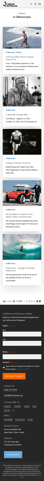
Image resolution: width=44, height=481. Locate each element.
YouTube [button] (7, 410)
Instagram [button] (7, 406)
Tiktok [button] (34, 406)
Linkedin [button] (27, 406)
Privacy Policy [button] (20, 419)
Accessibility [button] (8, 419)
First (4, 330)
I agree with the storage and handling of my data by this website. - (22, 367)
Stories (18, 52)
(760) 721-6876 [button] (10, 390)
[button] (39, 4)
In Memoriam (10, 52)
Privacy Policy (22, 369)
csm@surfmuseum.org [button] (13, 395)
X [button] (13, 410)
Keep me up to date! (14, 376)
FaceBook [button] (17, 406)
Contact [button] (30, 419)
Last (4, 339)
